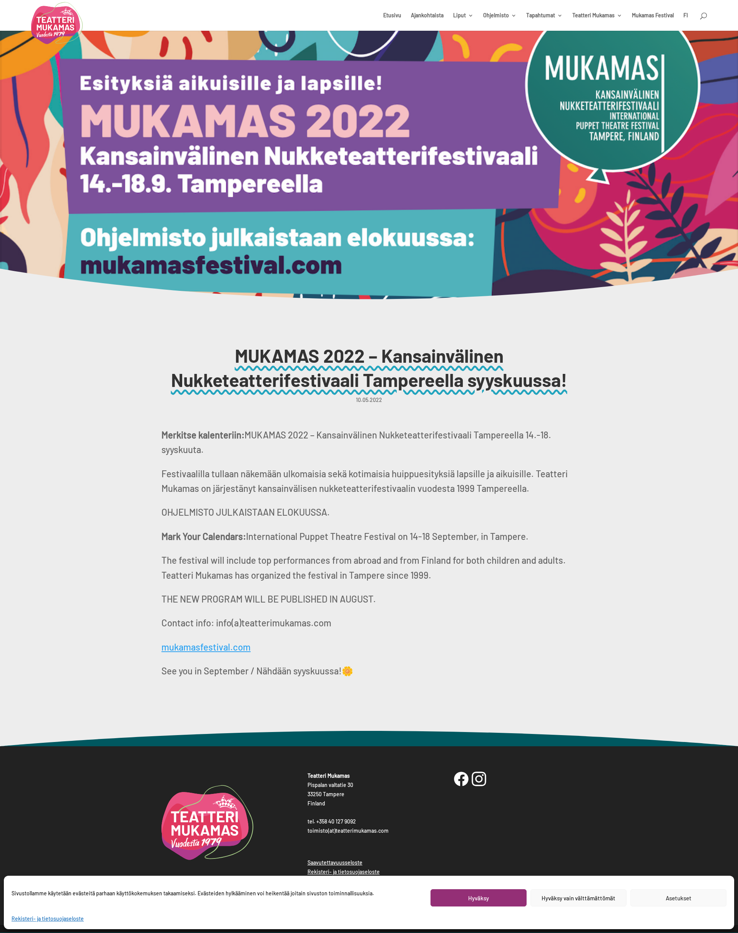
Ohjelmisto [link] (496, 15)
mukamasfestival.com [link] (206, 646)
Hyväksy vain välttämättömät (578, 898)
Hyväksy (478, 898)
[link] (57, 25)
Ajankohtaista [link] (427, 15)
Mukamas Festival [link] (653, 15)
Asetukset (678, 898)
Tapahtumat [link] (540, 15)
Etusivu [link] (392, 15)
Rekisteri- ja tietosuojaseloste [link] (48, 918)
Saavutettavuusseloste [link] (335, 862)
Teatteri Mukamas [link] (593, 15)
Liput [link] (459, 15)
